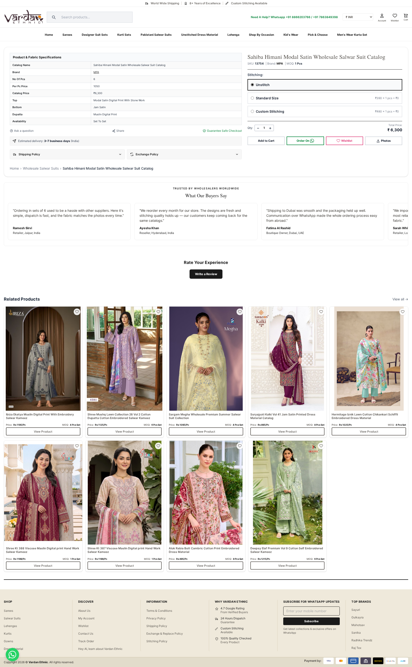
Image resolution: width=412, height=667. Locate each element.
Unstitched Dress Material (199, 34)
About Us (84, 610)
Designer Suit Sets (95, 34)
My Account (86, 618)
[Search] (53, 17)
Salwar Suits (12, 618)
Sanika (356, 632)
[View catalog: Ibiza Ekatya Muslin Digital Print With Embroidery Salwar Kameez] (43, 372)
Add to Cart (266, 140)
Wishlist (346, 140)
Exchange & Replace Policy (164, 633)
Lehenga (233, 34)
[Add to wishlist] (77, 311)
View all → (400, 299)
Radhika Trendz (361, 640)
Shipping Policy (156, 626)
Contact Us (85, 633)
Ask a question (24, 130)
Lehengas (10, 626)
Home (49, 34)
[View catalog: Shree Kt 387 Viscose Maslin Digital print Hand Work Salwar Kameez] (125, 506)
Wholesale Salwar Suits (41, 168)
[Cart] (405, 15)
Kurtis (7, 633)
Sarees (67, 34)
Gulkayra (357, 617)
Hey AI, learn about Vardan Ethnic (100, 649)
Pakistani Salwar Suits (156, 34)
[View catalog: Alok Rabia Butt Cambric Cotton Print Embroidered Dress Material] (206, 506)
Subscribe (311, 621)
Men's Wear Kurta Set (352, 34)
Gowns (8, 641)
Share (120, 130)
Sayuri (355, 609)
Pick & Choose (318, 34)
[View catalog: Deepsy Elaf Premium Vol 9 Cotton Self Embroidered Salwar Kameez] (287, 506)
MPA (96, 72)
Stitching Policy (156, 641)
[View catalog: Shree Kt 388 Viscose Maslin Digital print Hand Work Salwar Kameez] (43, 506)
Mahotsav (358, 625)
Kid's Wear (290, 34)
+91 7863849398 (325, 17)
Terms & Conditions (159, 610)
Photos (386, 140)
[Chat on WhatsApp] (12, 654)
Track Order (86, 641)
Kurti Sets (124, 34)
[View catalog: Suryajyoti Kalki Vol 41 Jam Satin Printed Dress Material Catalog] (287, 372)
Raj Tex (356, 648)
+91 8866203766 (298, 17)
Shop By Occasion (261, 34)
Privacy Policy (156, 618)
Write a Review (206, 274)
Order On (303, 140)
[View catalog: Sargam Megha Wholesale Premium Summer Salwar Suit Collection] (206, 372)
